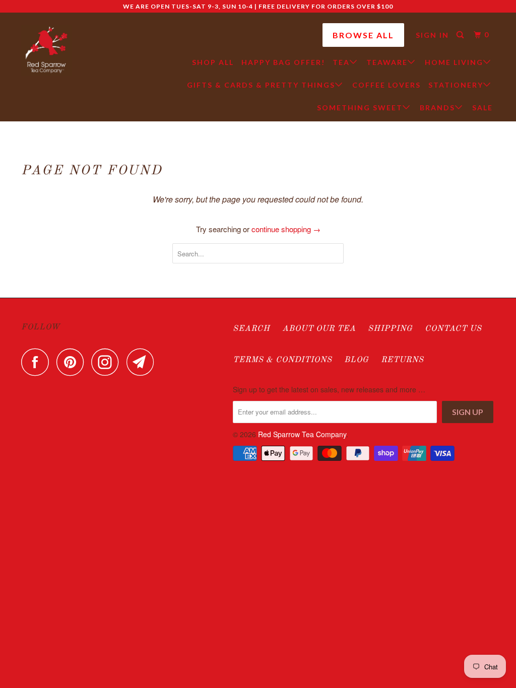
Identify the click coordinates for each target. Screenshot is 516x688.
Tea (341, 62)
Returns (402, 360)
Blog (356, 360)
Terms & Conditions (282, 360)
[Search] (461, 35)
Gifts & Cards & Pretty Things (261, 85)
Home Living (454, 62)
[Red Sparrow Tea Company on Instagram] (107, 362)
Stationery (455, 85)
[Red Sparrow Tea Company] (46, 50)
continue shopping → (285, 229)
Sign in (432, 35)
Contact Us (453, 329)
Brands (437, 107)
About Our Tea (319, 329)
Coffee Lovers (386, 85)
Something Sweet (360, 107)
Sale (482, 107)
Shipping (390, 329)
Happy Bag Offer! (283, 62)
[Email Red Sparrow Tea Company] (143, 362)
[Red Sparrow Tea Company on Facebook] (37, 362)
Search (251, 329)
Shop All (213, 62)
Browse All (363, 35)
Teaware (387, 62)
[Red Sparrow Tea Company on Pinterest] (72, 362)
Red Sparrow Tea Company (302, 434)
